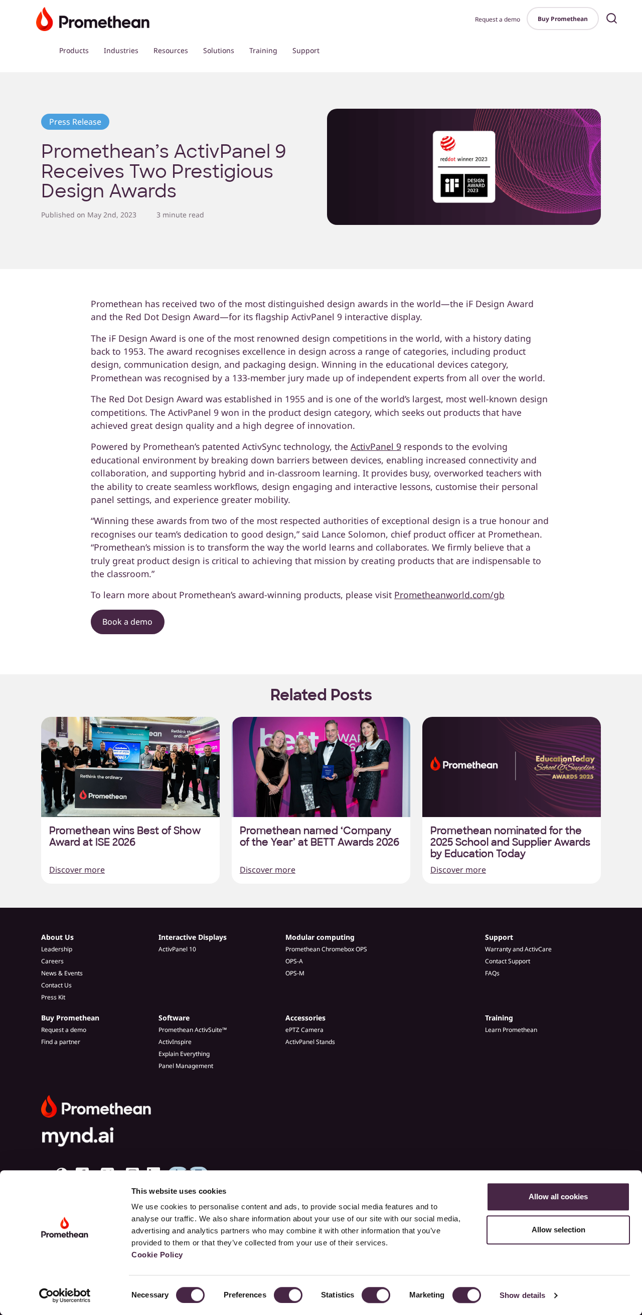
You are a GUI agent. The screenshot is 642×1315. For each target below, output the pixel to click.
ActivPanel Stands (310, 1041)
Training (263, 50)
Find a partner (60, 1041)
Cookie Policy (157, 1254)
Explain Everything (184, 1053)
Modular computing (320, 937)
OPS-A (294, 961)
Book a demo (127, 621)
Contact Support (507, 961)
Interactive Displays (192, 937)
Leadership (56, 949)
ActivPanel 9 (376, 446)
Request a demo (497, 19)
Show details (522, 1295)
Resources (170, 50)
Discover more (77, 869)
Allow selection (558, 1229)
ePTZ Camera (304, 1029)
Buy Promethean (563, 19)
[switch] (288, 1295)
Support (305, 50)
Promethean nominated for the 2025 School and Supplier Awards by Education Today (510, 842)
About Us (57, 937)
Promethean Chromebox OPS (326, 949)
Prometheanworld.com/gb (449, 595)
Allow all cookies (558, 1196)
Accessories (305, 1017)
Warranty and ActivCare (518, 949)
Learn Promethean (511, 1029)
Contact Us (56, 985)
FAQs (492, 973)
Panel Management (185, 1066)
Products (74, 50)
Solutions (218, 50)
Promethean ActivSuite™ (192, 1029)
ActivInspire (175, 1041)
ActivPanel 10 (177, 949)
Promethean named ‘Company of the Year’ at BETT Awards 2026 (319, 837)
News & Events (62, 973)
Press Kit (53, 997)
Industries (121, 50)
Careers (52, 961)
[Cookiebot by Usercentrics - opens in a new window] (65, 1295)
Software (174, 1017)
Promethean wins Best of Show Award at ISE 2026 (125, 837)
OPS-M (294, 973)
